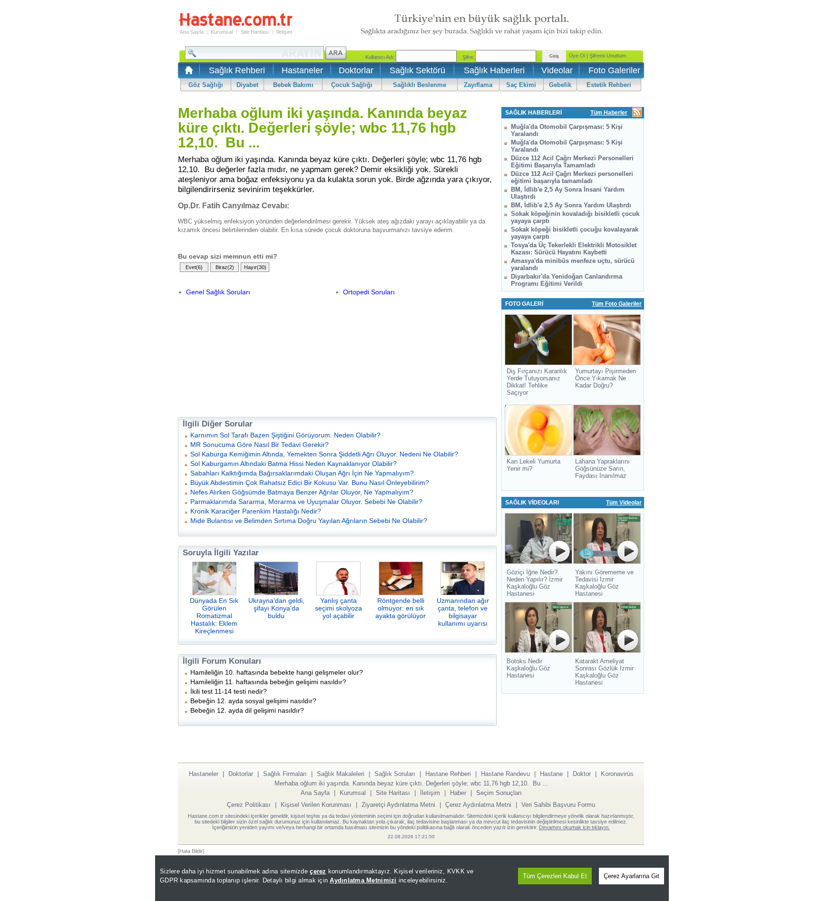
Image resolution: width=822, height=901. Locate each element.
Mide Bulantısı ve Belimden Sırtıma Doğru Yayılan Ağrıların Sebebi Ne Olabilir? (308, 520)
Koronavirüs (617, 773)
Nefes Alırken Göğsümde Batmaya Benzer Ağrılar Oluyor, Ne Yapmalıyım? (301, 492)
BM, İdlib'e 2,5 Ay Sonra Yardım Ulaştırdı (571, 205)
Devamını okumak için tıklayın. (574, 827)
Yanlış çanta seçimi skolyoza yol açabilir (338, 608)
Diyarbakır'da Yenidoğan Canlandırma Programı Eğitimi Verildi (566, 280)
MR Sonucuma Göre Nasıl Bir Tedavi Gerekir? (259, 444)
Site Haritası (255, 32)
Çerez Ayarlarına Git (631, 876)
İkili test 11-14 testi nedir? (228, 691)
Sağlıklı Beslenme (419, 84)
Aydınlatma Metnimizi (363, 880)
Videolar (557, 70)
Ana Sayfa (192, 32)
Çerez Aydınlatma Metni (478, 804)
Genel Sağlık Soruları (218, 292)
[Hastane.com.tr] (235, 25)
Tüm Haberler (608, 112)
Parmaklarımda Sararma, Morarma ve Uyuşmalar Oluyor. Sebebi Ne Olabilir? (306, 501)
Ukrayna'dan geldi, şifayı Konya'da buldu (276, 608)
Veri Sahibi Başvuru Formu (558, 804)
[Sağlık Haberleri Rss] (637, 112)
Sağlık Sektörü (417, 70)
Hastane (551, 773)
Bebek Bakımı (293, 84)
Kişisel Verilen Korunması (316, 804)
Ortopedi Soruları (369, 292)
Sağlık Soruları (394, 773)
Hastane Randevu (505, 773)
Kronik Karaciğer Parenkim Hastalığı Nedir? (255, 511)
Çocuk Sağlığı (351, 84)
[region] (412, 878)
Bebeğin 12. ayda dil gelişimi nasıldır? (247, 710)
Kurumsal (222, 32)
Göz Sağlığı (205, 84)
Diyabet (247, 84)
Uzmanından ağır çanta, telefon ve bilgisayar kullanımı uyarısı (463, 612)
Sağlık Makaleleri (340, 773)
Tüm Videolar (624, 502)
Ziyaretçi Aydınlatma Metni (398, 804)
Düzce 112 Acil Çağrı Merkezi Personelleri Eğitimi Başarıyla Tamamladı (572, 162)
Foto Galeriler (614, 70)
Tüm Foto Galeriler (617, 303)
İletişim (284, 32)
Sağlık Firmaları (285, 773)
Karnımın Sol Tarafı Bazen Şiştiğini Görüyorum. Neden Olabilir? (285, 435)
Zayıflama (478, 84)
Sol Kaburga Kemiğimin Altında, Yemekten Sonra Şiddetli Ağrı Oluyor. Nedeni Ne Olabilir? (324, 454)
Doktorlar (356, 70)
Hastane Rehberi (448, 773)
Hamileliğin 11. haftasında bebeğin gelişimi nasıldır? (268, 682)
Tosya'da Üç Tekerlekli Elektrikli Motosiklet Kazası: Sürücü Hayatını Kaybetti (573, 249)
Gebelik (560, 84)
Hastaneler (302, 70)
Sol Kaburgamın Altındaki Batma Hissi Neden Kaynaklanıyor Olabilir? (293, 463)
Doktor (582, 773)
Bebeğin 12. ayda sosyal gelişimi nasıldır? (253, 701)
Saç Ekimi (521, 84)
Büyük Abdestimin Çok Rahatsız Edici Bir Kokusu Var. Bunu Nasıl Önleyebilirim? (309, 482)
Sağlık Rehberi (237, 70)
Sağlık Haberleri (494, 70)
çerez (318, 871)
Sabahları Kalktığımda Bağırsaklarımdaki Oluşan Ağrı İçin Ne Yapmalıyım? (302, 473)
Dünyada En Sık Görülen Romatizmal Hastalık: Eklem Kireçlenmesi (214, 616)
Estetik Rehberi (609, 84)
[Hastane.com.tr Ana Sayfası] (187, 73)
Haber (458, 792)
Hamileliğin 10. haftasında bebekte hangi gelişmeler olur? (276, 672)
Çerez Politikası (249, 804)
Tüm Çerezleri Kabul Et (555, 876)
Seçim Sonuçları (499, 792)
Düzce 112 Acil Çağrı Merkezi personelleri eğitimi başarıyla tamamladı (572, 177)
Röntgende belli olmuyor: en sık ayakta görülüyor (400, 608)
